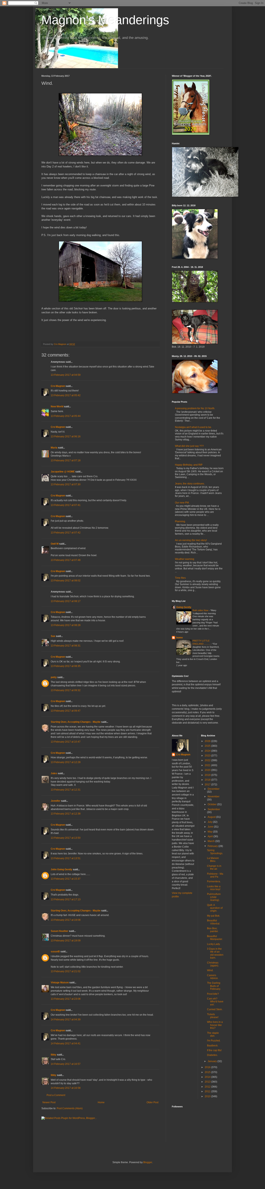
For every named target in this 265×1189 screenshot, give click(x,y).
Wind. (210, 970)
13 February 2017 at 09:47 (66, 710)
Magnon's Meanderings (105, 20)
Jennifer (55, 800)
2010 (208, 1096)
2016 (208, 1067)
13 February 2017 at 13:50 (66, 837)
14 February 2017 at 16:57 (66, 1064)
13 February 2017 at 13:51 (66, 858)
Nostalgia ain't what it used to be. (193, 427)
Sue (53, 636)
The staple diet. (213, 1034)
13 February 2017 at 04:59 (66, 374)
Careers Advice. (212, 977)
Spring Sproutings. (215, 852)
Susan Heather (59, 931)
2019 (208, 775)
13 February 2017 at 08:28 (66, 625)
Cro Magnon (58, 386)
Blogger (147, 1162)
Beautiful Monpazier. (215, 938)
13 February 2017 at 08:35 (66, 666)
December (213, 788)
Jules (54, 773)
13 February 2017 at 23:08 (66, 998)
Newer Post (48, 1102)
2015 (208, 1072)
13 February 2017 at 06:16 (66, 436)
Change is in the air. (214, 867)
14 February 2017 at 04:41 (66, 1043)
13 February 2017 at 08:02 (66, 580)
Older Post (152, 1102)
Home (101, 1102)
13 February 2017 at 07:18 (66, 460)
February (213, 846)
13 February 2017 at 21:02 (66, 971)
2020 (208, 770)
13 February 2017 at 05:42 (66, 395)
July (210, 821)
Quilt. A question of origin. (215, 908)
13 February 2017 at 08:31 (66, 645)
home (179, 637)
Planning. (180, 521)
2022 (208, 760)
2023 (208, 755)
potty (54, 677)
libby (53, 1054)
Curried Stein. (215, 1009)
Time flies (180, 577)
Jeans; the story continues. (190, 483)
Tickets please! (212, 1016)
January (212, 1061)
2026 (208, 741)
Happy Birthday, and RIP (188, 464)
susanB (55, 951)
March (211, 841)
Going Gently (183, 607)
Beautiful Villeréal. (213, 922)
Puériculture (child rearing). (214, 897)
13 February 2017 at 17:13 (66, 899)
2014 (208, 1077)
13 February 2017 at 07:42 (66, 532)
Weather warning (184, 559)
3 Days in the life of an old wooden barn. (215, 953)
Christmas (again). (213, 964)
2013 (208, 1081)
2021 (208, 765)
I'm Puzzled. (213, 1040)
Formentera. (214, 881)
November (213, 796)
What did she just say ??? (189, 446)
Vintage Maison (60, 982)
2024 (208, 750)
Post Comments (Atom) (70, 1108)
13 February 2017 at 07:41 (66, 505)
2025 (208, 745)
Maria (54, 447)
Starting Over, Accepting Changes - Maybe (76, 721)
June (211, 826)
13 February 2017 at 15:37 (66, 878)
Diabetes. (212, 1055)
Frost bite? (213, 993)
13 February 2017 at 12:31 (66, 789)
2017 (208, 784)
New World (57, 406)
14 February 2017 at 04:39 (66, 1019)
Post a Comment (56, 1095)
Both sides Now (201, 610)
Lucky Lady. (213, 944)
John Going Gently (61, 869)
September (214, 809)
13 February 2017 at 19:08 (66, 919)
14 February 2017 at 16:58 (66, 1087)
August (212, 817)
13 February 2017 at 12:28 (66, 762)
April (210, 836)
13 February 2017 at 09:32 (66, 690)
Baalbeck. (212, 1045)
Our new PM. (182, 502)
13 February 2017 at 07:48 (66, 560)
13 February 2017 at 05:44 (66, 416)
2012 (208, 1086)
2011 (208, 1091)
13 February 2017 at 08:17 (66, 601)
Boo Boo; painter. (212, 930)
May (210, 831)
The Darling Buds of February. (214, 985)
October (212, 804)
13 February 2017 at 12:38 (66, 813)
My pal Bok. (213, 915)
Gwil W (55, 543)
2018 (208, 779)
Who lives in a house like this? (215, 1025)
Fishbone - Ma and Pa (215, 875)
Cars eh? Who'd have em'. (215, 1001)
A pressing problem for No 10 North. (195, 408)
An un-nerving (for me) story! (191, 540)
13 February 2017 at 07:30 (66, 484)
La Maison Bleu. (213, 859)
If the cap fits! (214, 1050)
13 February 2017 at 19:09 (66, 940)
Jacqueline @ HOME (63, 471)
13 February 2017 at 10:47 (66, 741)
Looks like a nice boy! (213, 888)
